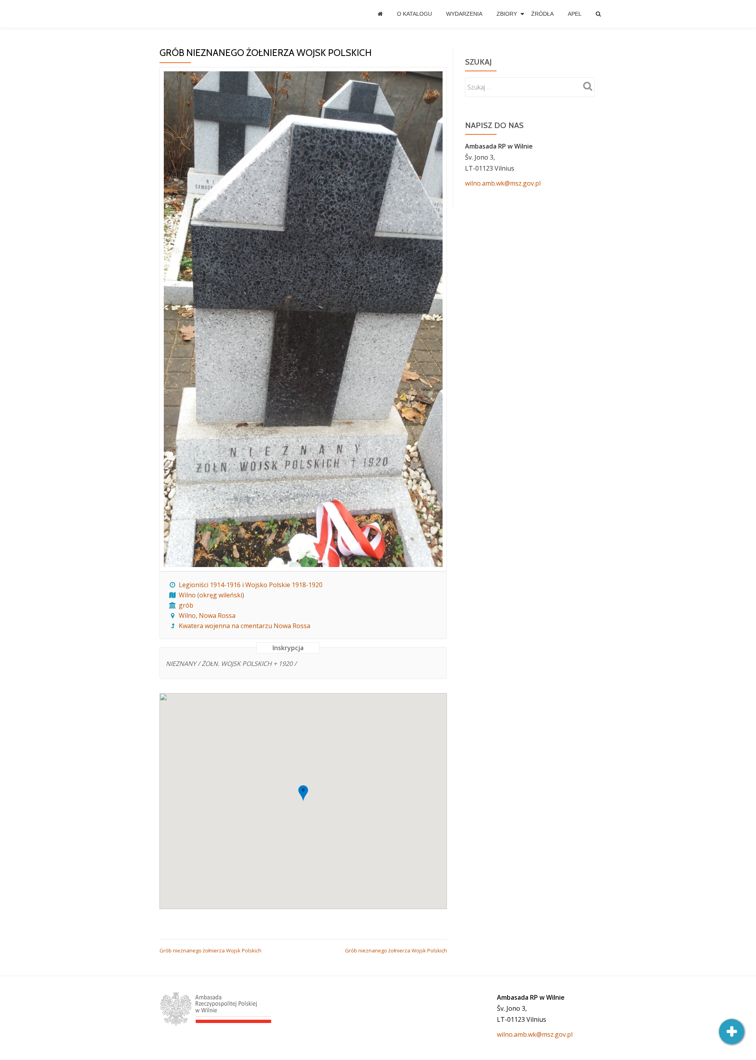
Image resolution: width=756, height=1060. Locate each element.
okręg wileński (220, 595)
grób (186, 605)
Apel (575, 14)
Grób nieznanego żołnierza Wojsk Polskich (210, 950)
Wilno (187, 595)
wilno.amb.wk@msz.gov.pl (503, 183)
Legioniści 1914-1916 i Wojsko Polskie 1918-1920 (250, 584)
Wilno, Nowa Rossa (207, 615)
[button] (303, 793)
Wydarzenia (464, 14)
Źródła (542, 14)
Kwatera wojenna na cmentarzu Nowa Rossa (244, 625)
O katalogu (414, 14)
